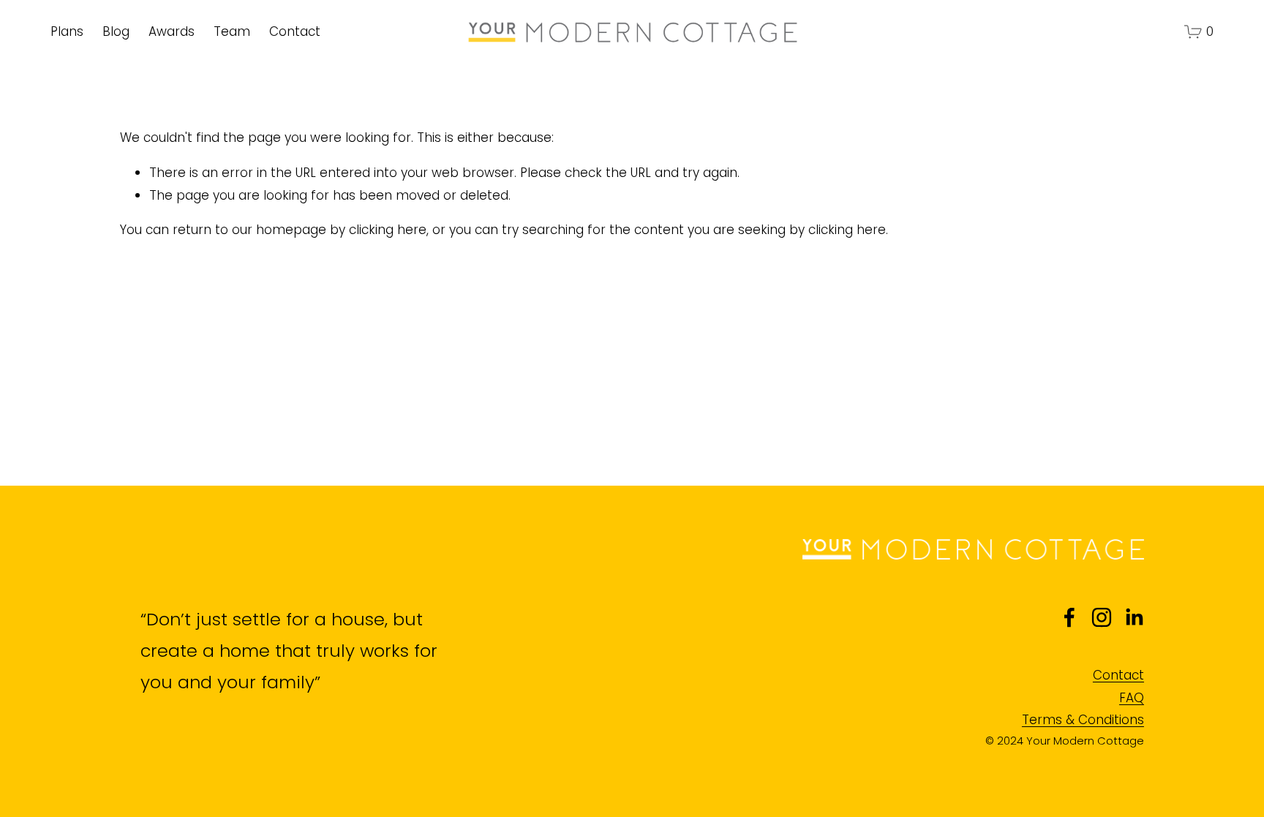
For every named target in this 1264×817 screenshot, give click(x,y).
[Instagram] (1101, 617)
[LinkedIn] (1134, 617)
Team (232, 31)
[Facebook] (1069, 617)
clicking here (387, 229)
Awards (171, 31)
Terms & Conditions (1083, 719)
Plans (66, 31)
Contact (294, 31)
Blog (115, 31)
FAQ (1131, 698)
